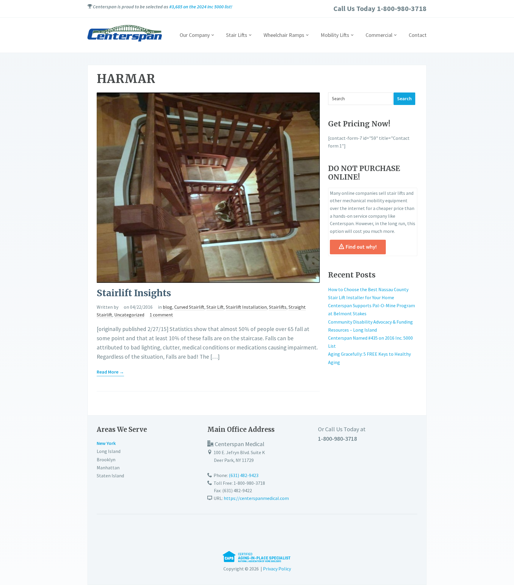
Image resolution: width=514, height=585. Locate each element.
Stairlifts (277, 307)
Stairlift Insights (134, 293)
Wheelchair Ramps (284, 35)
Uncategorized (129, 315)
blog (167, 307)
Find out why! (361, 246)
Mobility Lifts (335, 35)
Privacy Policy (277, 569)
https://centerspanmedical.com (256, 498)
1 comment (161, 315)
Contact (418, 35)
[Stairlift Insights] (208, 187)
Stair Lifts (236, 35)
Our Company (195, 35)
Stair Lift (215, 307)
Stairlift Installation (246, 307)
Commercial (379, 35)
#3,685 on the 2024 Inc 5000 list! (200, 7)
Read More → (110, 372)
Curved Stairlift (189, 307)
